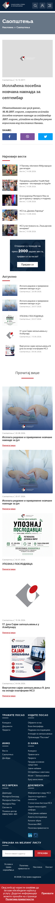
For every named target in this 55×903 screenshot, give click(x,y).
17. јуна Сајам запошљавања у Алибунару (33, 332)
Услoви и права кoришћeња (8, 867)
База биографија (35, 726)
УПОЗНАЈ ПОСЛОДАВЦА (31, 316)
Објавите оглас (35, 722)
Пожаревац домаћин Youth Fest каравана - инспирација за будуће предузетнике (35, 182)
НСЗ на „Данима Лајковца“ (32, 211)
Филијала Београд (10, 796)
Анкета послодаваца (37, 817)
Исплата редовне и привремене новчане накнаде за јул (34, 287)
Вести (22, 171)
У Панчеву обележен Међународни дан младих (35, 167)
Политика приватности (38, 828)
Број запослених (35, 779)
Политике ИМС (35, 824)
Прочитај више (9, 445)
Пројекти (6, 730)
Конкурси (6, 722)
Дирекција (6, 792)
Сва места (7, 807)
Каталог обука (34, 820)
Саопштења (23, 27)
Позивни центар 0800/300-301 (9, 813)
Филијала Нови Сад (11, 800)
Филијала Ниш (8, 803)
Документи (7, 726)
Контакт (49, 867)
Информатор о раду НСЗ (39, 792)
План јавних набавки (37, 813)
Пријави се (27, 264)
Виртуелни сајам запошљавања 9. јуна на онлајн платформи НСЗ (35, 347)
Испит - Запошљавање (38, 775)
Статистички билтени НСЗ (40, 803)
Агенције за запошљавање (40, 733)
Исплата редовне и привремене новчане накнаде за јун (34, 302)
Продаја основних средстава (36, 763)
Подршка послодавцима (39, 730)
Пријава (43, 853)
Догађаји (6, 758)
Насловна (7, 27)
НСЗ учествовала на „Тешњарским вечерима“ (35, 227)
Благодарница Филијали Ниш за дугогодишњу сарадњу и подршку (35, 197)
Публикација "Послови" (38, 737)
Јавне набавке (34, 768)
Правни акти (33, 754)
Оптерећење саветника (38, 772)
